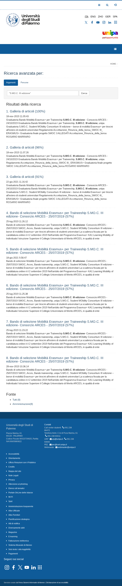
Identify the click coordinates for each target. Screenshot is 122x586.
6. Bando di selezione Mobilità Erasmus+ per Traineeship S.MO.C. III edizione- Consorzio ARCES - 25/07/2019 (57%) (54, 287)
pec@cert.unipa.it (59, 445)
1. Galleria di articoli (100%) (25, 111)
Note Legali (13, 475)
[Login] (115, 5)
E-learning (12, 536)
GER (108, 16)
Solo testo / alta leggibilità (19, 549)
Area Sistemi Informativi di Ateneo (32, 582)
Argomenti (11, 82)
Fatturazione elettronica (18, 541)
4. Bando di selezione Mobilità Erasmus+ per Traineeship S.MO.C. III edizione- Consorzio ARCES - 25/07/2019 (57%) (54, 214)
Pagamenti (13, 554)
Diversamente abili (16, 528)
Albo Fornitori (14, 515)
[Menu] (115, 49)
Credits (11, 467)
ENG (93, 16)
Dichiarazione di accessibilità (57, 582)
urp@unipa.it (57, 439)
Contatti (47, 425)
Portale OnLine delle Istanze (20, 493)
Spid (10, 501)
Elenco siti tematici (16, 488)
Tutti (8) (16, 399)
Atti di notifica (14, 523)
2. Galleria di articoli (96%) (25, 147)
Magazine (12, 532)
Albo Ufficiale (14, 511)
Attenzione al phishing (18, 484)
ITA (86, 16)
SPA (115, 16)
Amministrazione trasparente (20, 506)
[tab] (11, 83)
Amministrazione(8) (23, 404)
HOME (113, 64)
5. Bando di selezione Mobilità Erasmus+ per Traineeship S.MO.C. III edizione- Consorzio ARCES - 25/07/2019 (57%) (54, 250)
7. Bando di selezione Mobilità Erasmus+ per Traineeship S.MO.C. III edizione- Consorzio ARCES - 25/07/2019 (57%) (54, 323)
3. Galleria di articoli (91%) (25, 176)
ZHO (100, 16)
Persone (24, 82)
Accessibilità (13, 454)
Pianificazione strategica (19, 519)
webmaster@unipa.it (66, 447)
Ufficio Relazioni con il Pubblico (22, 462)
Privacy (11, 480)
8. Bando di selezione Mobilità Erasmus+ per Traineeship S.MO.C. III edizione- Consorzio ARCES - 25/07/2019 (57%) (54, 359)
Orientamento (14, 458)
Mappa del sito (14, 471)
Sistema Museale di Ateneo (20, 545)
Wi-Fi (10, 497)
